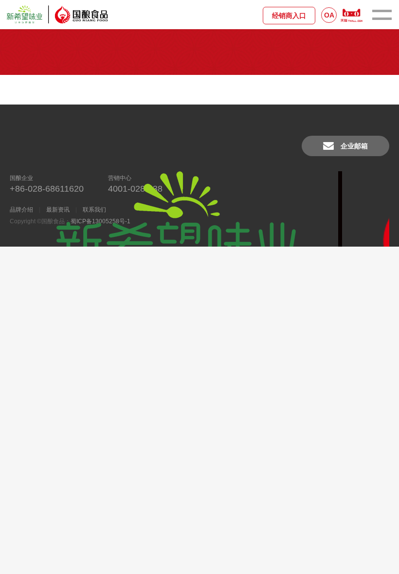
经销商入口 (289, 15)
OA (329, 15)
